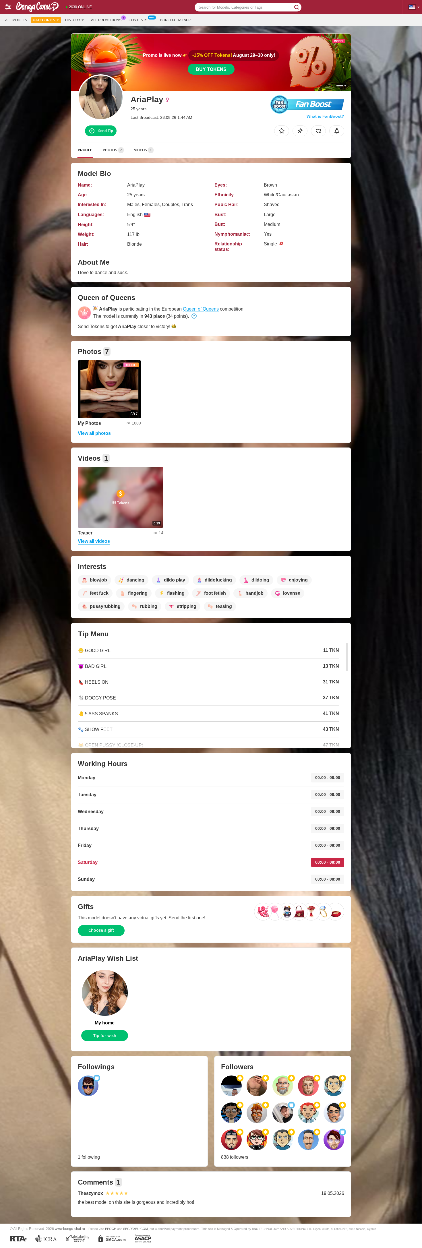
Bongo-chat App (175, 20)
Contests (138, 20)
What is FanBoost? (325, 116)
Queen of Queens (201, 309)
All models (16, 20)
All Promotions (106, 20)
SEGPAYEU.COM (135, 1228)
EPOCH (110, 1228)
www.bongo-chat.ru (70, 1228)
